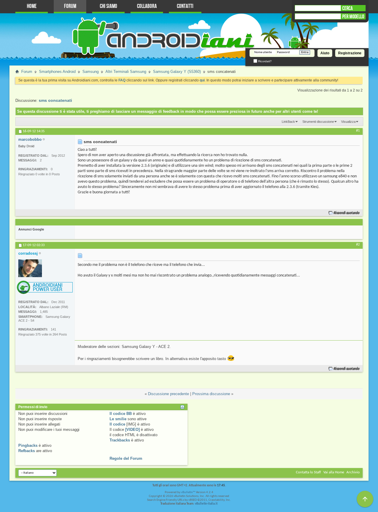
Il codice (117, 424)
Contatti (185, 6)
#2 (358, 244)
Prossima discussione (211, 394)
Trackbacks (120, 440)
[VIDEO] (132, 429)
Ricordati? (264, 61)
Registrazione (349, 53)
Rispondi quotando (347, 213)
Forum (70, 6)
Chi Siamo (108, 6)
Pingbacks (28, 445)
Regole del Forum (126, 458)
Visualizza (348, 121)
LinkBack (288, 121)
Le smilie (118, 419)
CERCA (347, 8)
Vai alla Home (333, 472)
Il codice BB (121, 413)
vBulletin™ (188, 492)
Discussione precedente (168, 394)
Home (32, 6)
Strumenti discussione (318, 121)
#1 (358, 131)
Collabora (147, 6)
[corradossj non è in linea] (30, 268)
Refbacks (26, 451)
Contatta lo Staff (308, 472)
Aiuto (324, 53)
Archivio (353, 472)
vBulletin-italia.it (206, 504)
